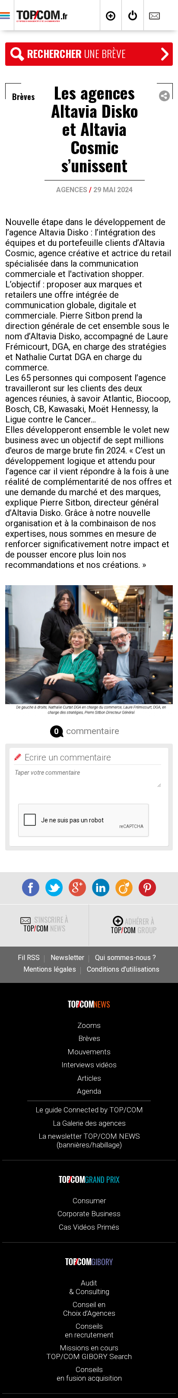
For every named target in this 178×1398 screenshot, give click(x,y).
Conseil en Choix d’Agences (89, 1308)
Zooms (89, 1025)
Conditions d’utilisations (123, 969)
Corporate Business (89, 1213)
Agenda (89, 1091)
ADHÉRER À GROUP (133, 925)
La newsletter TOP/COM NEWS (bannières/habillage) (89, 1140)
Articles (89, 1078)
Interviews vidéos (89, 1064)
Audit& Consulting (89, 1287)
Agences (71, 190)
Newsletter (67, 957)
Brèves (89, 1038)
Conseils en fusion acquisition (89, 1373)
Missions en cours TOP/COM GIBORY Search (89, 1352)
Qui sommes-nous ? (125, 957)
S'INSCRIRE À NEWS (45, 924)
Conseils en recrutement (89, 1330)
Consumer (89, 1200)
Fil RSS (29, 957)
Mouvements (89, 1051)
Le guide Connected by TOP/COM (89, 1109)
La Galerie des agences (89, 1123)
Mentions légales (49, 969)
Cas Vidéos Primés (89, 1227)
